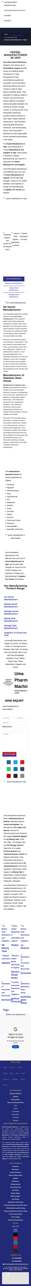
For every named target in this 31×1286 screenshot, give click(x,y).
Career (5, 1085)
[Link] (22, 776)
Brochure (6, 1079)
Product (20, 1067)
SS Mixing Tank (5, 948)
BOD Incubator (15, 1196)
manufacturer (17, 35)
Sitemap (15, 1096)
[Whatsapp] (9, 769)
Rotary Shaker (15, 1193)
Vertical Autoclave (15, 1172)
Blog (11, 1073)
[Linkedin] (15, 769)
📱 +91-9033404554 (15, 1261)
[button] (15, 25)
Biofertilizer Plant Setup (15, 1202)
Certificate (15, 1079)
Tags (6, 1009)
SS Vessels (15, 1190)
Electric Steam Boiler (15, 974)
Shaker (15, 945)
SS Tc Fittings (15, 1217)
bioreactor (7, 1000)
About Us (12, 1067)
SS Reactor (15, 1181)
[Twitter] (15, 762)
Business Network (15, 1093)
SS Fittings (15, 1199)
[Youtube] (22, 762)
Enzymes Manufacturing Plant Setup (15, 1205)
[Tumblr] (22, 769)
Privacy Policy (15, 1099)
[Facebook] (9, 762)
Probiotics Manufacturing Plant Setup (15, 1211)
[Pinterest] (9, 776)
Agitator (6, 963)
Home (5, 34)
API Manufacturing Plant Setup (15, 1208)
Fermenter (15, 1166)
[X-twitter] (15, 1235)
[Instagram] (15, 776)
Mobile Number (7, 726)
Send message (9, 754)
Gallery (5, 1073)
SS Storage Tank (15, 1187)
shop (22, 1073)
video (17, 1073)
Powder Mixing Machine (15, 1220)
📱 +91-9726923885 (15, 1258)
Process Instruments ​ (15, 1214)
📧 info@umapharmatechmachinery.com (15, 1264)
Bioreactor (15, 1169)
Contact (22, 1079)
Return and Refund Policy (15, 1102)
